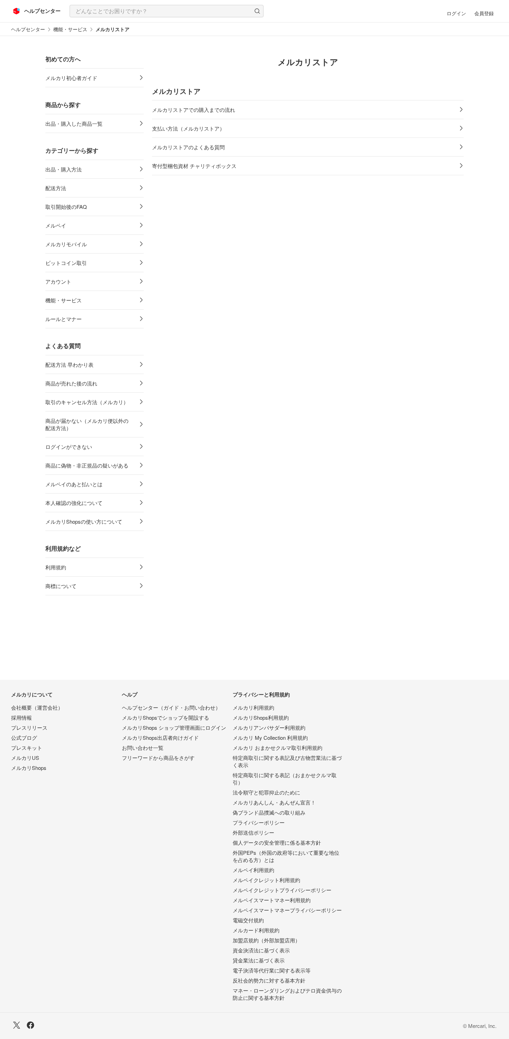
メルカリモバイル (66, 244)
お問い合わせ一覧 (142, 747)
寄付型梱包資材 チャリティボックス (194, 165)
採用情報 (21, 717)
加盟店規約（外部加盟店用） (266, 940)
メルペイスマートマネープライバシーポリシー (287, 910)
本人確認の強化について (73, 502)
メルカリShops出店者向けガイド (160, 737)
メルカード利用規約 (256, 930)
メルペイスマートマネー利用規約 (272, 900)
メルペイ (55, 225)
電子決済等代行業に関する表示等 (272, 970)
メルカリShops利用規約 (261, 717)
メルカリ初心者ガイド (71, 77)
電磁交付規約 (248, 920)
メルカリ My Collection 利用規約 (270, 737)
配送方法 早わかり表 (69, 364)
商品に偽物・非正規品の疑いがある (86, 465)
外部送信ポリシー (253, 832)
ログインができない (68, 446)
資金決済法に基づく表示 (261, 950)
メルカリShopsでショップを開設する (165, 717)
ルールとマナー (63, 318)
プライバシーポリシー (259, 822)
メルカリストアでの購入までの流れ (193, 109)
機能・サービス (70, 29)
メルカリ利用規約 (253, 707)
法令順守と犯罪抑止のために (266, 792)
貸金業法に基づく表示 (259, 960)
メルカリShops (28, 767)
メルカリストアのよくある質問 (188, 147)
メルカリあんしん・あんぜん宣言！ (274, 802)
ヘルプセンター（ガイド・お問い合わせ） (171, 707)
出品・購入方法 (63, 169)
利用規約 (55, 567)
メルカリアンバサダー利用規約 (269, 727)
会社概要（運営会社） (37, 707)
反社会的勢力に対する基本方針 (269, 980)
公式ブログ (24, 737)
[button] (257, 11)
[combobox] (167, 11)
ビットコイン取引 (66, 262)
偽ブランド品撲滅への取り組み (269, 812)
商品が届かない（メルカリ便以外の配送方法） (86, 424)
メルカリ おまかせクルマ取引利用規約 (277, 747)
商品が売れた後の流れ (71, 383)
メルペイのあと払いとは (73, 484)
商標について (61, 585)
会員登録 (484, 13)
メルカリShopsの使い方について (83, 521)
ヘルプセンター (28, 29)
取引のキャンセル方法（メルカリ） (86, 402)
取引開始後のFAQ (66, 206)
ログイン (456, 13)
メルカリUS (25, 757)
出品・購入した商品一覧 (73, 123)
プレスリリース (29, 727)
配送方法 (55, 188)
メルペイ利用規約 (253, 869)
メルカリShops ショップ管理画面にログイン (174, 727)
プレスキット (26, 747)
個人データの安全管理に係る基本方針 (277, 842)
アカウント (58, 281)
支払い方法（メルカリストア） (188, 128)
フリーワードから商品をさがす (158, 757)
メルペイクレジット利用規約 (266, 879)
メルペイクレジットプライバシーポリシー (282, 890)
